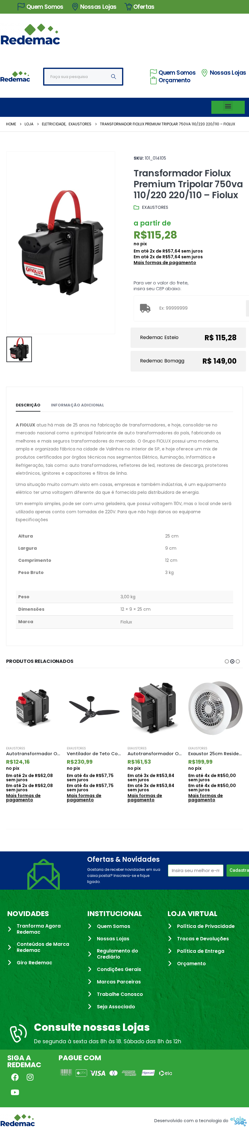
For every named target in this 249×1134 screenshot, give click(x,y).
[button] (228, 106)
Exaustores (155, 207)
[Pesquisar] (113, 76)
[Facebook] (14, 1077)
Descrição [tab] (28, 405)
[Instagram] (30, 1077)
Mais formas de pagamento (165, 262)
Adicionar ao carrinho (50, 685)
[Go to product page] (33, 708)
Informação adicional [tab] (77, 405)
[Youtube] (14, 1092)
